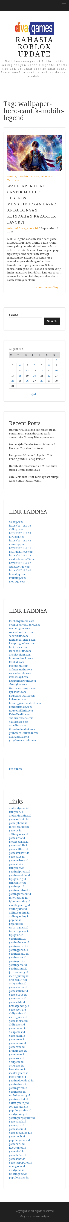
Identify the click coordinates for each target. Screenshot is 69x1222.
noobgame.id (17, 1166)
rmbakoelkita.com (20, 650)
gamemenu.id (17, 1043)
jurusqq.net (16, 536)
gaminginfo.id (17, 938)
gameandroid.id (19, 819)
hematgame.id (18, 1069)
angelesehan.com (20, 654)
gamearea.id (16, 1058)
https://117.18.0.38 (20, 555)
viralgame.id (17, 1170)
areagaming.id (18, 979)
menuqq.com (17, 581)
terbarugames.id (19, 931)
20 (34, 375)
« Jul (33, 394)
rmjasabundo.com (20, 673)
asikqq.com (16, 521)
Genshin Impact (28, 176)
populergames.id (19, 1140)
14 (41, 370)
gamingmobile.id (19, 875)
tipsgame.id (16, 935)
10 (12, 370)
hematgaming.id (19, 1006)
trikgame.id (16, 811)
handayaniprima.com (22, 639)
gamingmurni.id (19, 946)
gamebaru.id (17, 1144)
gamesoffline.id (18, 849)
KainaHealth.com (19, 714)
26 (27, 380)
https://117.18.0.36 (20, 525)
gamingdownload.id (21, 1080)
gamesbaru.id (17, 1129)
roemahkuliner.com (21, 632)
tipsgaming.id (17, 879)
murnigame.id (18, 1050)
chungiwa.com (18, 684)
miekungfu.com (18, 665)
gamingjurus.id (18, 950)
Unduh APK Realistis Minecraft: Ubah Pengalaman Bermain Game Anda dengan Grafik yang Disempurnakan (32, 433)
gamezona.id (17, 1047)
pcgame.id (15, 920)
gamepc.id (15, 830)
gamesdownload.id (20, 1132)
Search (13, 314)
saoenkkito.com (18, 636)
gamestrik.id (16, 864)
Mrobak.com (16, 662)
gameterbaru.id (18, 860)
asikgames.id (17, 1032)
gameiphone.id (18, 823)
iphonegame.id (18, 897)
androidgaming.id (20, 815)
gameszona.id (17, 1009)
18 (20, 375)
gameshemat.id (18, 1020)
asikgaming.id (17, 983)
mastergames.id (18, 1073)
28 (41, 380)
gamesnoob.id (17, 1121)
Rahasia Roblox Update (34, 47)
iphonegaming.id (19, 901)
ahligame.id (16, 1061)
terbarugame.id (18, 927)
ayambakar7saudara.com (24, 624)
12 (27, 370)
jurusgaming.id (18, 972)
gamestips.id (17, 856)
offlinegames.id (18, 834)
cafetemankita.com (20, 669)
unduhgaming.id (19, 1095)
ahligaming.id (17, 1013)
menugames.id (18, 1017)
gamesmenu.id (18, 987)
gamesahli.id (17, 1002)
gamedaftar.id (17, 1155)
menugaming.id (19, 976)
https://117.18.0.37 (20, 563)
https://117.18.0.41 (20, 548)
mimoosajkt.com (19, 677)
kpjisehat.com (17, 692)
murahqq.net (17, 544)
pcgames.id (16, 923)
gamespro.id (16, 1125)
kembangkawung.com (22, 680)
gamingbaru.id (18, 1084)
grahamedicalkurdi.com (24, 733)
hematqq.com (17, 574)
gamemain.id (17, 1035)
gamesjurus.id (18, 994)
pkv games (15, 768)
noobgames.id (17, 1147)
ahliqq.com (16, 529)
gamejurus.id (17, 1039)
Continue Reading (49, 287)
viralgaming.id (18, 1114)
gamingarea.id (18, 964)
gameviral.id (17, 1151)
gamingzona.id (18, 968)
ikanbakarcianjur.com (22, 688)
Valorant (13, 180)
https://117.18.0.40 (20, 570)
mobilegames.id (18, 841)
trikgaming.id (17, 882)
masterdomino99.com (22, 559)
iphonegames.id (19, 826)
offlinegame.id (18, 908)
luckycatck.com (18, 647)
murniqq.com (17, 577)
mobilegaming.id (19, 905)
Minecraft (48, 176)
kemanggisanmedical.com (25, 703)
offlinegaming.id (19, 912)
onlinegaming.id (19, 916)
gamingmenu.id (19, 953)
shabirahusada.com (21, 718)
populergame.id (19, 1177)
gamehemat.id (18, 1028)
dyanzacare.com (19, 736)
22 (49, 375)
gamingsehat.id (18, 1099)
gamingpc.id (16, 886)
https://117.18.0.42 (20, 540)
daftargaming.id (19, 1103)
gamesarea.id (17, 1054)
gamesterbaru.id (19, 853)
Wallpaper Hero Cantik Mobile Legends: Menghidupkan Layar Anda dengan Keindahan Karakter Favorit (31, 204)
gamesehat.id (17, 1158)
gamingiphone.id (19, 871)
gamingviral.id (18, 1088)
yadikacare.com (18, 721)
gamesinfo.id (17, 838)
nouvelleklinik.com (21, 710)
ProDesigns (42, 1216)
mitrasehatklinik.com (22, 695)
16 (56, 370)
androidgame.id (19, 808)
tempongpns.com (19, 628)
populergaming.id (20, 1110)
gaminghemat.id (19, 942)
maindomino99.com (21, 551)
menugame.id (17, 1076)
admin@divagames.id (22, 228)
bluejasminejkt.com (21, 658)
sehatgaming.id (18, 1106)
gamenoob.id (17, 1136)
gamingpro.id (17, 1091)
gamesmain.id (17, 998)
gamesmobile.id (18, 845)
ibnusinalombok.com (22, 729)
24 (12, 380)
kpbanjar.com (17, 699)
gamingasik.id (17, 957)
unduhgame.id (18, 1173)
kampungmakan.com (22, 643)
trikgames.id (16, 867)
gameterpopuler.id (20, 1162)
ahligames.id (17, 1024)
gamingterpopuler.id (22, 1117)
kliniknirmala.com (20, 706)
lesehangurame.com (21, 621)
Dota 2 (11, 176)
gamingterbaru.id (20, 894)
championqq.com (19, 566)
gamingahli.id (17, 961)
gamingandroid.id (20, 890)
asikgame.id (16, 1065)
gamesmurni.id (18, 991)
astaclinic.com (18, 725)
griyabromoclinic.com (22, 740)
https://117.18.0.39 (20, 533)
